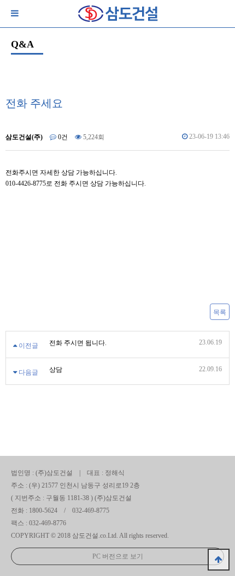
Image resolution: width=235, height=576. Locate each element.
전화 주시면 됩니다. (78, 343)
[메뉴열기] (13, 13)
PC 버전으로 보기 (117, 556)
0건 (62, 137)
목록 (219, 312)
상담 (55, 369)
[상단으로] (219, 560)
